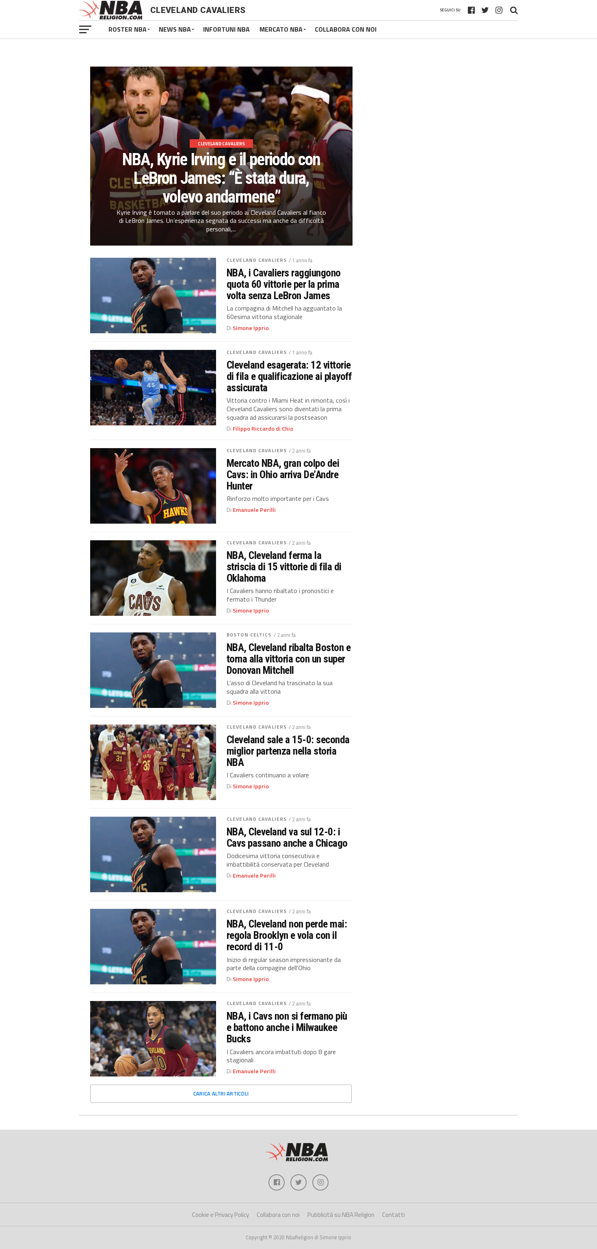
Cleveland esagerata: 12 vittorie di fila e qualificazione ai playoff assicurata (289, 376)
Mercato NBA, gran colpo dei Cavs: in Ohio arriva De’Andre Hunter (283, 474)
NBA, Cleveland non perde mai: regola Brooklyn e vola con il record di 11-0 (287, 935)
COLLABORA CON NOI (345, 29)
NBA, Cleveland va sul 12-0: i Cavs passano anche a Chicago (287, 837)
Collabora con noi (278, 1214)
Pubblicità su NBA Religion (340, 1214)
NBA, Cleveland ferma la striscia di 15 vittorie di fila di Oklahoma (284, 567)
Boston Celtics (249, 635)
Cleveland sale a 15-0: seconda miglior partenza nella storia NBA (288, 751)
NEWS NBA (175, 29)
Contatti (393, 1214)
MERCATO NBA (281, 29)
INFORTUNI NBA (226, 29)
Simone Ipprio (251, 328)
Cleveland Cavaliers (257, 260)
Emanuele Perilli (254, 509)
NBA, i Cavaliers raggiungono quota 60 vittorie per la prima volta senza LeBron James (284, 284)
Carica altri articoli (221, 1093)
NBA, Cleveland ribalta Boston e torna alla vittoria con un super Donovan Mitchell (288, 659)
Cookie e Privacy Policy (220, 1214)
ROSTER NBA (127, 29)
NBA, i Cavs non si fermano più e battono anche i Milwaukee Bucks (287, 1027)
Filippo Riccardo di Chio (263, 428)
